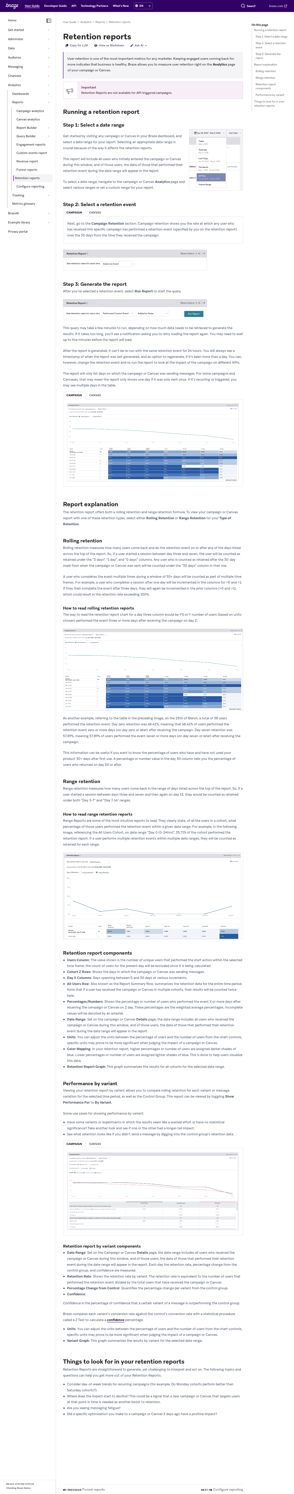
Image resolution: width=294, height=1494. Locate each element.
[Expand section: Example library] (48, 222)
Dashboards (20, 94)
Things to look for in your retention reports (269, 103)
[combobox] (251, 6)
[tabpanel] (153, 229)
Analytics (14, 85)
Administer (15, 39)
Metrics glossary (23, 204)
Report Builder (26, 128)
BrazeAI (13, 213)
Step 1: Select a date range (271, 36)
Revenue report (27, 161)
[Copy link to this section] (135, 36)
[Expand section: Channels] (48, 75)
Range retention (265, 77)
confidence (115, 1320)
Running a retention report (270, 30)
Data (11, 48)
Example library (19, 222)
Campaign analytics (30, 111)
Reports (17, 102)
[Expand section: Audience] (48, 57)
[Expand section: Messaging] (48, 66)
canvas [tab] (95, 212)
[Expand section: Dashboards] (48, 93)
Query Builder (26, 136)
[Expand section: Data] (48, 48)
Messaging (15, 67)
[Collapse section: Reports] (48, 102)
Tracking (18, 195)
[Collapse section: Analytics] (48, 85)
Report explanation (265, 64)
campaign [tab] (74, 212)
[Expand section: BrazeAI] (48, 213)
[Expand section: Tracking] (48, 195)
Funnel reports (26, 170)
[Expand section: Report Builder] (48, 127)
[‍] (136, 6)
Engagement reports (30, 145)
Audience (14, 58)
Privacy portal (18, 232)
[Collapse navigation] (49, 21)
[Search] (243, 6)
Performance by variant (270, 95)
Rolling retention (266, 71)
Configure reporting (30, 187)
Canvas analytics (28, 119)
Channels (14, 76)
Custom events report (31, 153)
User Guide (69, 22)
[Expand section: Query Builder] (48, 136)
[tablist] (153, 212)
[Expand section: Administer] (48, 39)
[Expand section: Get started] (48, 30)
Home (12, 20)
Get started (16, 30)
